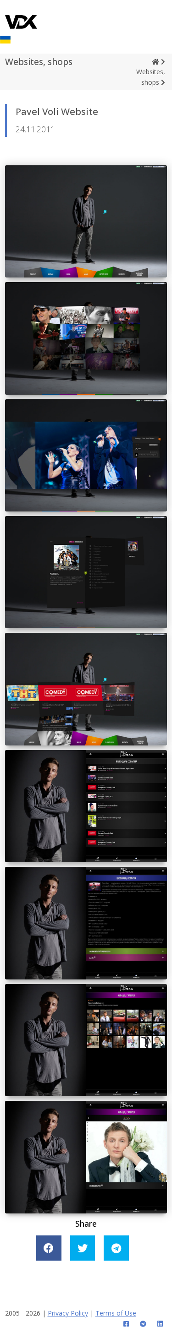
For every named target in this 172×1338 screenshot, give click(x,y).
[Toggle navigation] (167, 10)
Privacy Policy (68, 1313)
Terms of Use (115, 1313)
